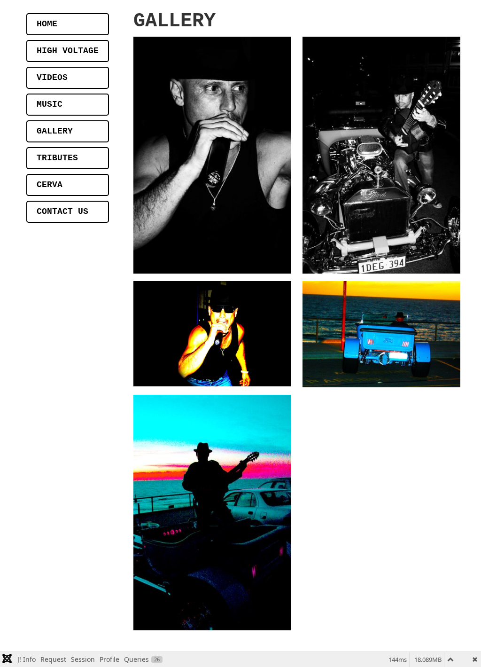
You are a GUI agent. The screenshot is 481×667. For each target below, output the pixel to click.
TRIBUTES (57, 158)
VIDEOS (52, 77)
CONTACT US (62, 211)
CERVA (49, 184)
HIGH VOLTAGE (68, 50)
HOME (47, 24)
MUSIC (49, 104)
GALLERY (55, 131)
